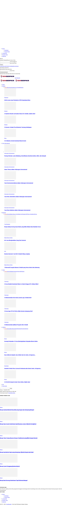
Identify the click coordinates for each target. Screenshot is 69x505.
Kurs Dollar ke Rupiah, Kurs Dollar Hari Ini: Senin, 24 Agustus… (19, 355)
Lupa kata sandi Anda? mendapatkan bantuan (9, 66)
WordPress (34, 214)
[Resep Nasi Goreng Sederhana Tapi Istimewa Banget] (8, 476)
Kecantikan (15, 328)
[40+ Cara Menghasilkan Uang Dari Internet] (10, 236)
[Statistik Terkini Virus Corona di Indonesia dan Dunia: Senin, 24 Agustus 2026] (10, 364)
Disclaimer (6, 50)
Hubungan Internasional (9, 153)
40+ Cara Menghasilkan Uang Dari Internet (15, 240)
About (3, 48)
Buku (8, 87)
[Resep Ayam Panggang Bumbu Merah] (8, 462)
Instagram (15, 271)
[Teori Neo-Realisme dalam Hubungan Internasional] (10, 206)
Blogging (4, 212)
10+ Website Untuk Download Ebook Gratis (15, 140)
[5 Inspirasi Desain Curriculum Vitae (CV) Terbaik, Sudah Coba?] (10, 109)
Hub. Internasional (6, 143)
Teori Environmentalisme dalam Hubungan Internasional (18, 183)
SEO (27, 214)
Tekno (3, 270)
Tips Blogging (7, 224)
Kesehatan (19, 328)
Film (3, 384)
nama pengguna (13, 61)
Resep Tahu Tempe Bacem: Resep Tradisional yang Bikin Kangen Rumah (18, 438)
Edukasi (3, 86)
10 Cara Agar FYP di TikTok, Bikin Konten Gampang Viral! (18, 311)
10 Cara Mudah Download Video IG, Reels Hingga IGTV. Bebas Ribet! (21, 284)
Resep (1, 407)
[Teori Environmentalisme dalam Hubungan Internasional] (10, 179)
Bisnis (11, 328)
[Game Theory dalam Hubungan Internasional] (10, 165)
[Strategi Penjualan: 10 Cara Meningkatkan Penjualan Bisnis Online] (10, 337)
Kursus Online (17, 87)
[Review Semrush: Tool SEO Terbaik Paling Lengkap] (10, 249)
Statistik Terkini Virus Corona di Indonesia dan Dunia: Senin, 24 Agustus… (22, 368)
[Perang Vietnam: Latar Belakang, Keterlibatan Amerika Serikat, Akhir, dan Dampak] (10, 151)
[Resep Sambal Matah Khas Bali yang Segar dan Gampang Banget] (8, 405)
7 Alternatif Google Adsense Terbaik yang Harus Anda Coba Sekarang (22, 267)
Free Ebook (11, 87)
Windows (22, 271)
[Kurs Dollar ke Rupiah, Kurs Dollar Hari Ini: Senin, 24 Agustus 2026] (10, 350)
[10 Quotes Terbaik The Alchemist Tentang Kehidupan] (10, 123)
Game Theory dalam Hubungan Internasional (15, 169)
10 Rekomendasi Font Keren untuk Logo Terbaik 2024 (17, 297)
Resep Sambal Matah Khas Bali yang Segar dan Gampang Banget (17, 410)
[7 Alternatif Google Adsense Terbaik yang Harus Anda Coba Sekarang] (10, 263)
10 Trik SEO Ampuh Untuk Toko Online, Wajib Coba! (17, 382)
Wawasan (21, 87)
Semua (5, 87)
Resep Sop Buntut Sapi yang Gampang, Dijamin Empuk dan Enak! (17, 452)
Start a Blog (30, 214)
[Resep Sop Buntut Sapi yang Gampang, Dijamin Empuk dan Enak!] (8, 448)
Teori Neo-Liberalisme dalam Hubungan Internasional (18, 196)
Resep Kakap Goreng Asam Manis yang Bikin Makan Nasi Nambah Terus (22, 226)
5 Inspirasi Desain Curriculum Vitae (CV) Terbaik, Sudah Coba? (19, 113)
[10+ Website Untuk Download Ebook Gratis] (10, 136)
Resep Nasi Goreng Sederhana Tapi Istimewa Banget (13, 480)
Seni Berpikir (9, 504)
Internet (19, 271)
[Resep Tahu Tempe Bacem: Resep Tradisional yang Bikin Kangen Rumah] (8, 434)
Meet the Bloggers (22, 214)
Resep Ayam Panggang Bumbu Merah (10, 466)
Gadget (11, 271)
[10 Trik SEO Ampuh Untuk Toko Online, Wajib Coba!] (10, 378)
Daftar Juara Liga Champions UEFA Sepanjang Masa (17, 100)
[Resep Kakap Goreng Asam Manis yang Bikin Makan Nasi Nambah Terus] (10, 222)
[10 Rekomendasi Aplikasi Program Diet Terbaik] (10, 320)
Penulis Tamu (5, 54)
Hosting (8, 214)
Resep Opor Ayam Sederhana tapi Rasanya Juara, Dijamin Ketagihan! (18, 424)
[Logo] (7, 82)
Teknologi (6, 281)
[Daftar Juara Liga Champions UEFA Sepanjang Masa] (10, 96)
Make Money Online (14, 214)
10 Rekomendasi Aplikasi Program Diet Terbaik (16, 324)
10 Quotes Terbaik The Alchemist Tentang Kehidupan (17, 127)
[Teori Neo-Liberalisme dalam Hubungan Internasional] (10, 192)
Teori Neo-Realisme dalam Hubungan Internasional (17, 210)
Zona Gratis (4, 386)
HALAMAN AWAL (11, 393)
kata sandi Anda (13, 63)
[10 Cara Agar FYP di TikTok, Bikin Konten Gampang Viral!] (10, 307)
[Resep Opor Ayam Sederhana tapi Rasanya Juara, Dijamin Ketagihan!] (8, 420)
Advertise (4, 56)
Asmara (8, 328)
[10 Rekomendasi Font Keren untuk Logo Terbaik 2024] (10, 293)
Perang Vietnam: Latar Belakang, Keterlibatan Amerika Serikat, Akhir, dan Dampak (25, 155)
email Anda (12, 70)
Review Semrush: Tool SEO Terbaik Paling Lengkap (17, 254)
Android (8, 271)
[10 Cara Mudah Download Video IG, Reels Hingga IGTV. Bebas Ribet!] (10, 280)
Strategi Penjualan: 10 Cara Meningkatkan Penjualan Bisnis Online (21, 341)
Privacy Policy (7, 51)
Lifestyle (4, 327)
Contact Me (4, 53)
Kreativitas (23, 328)
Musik (27, 328)
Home (3, 84)
